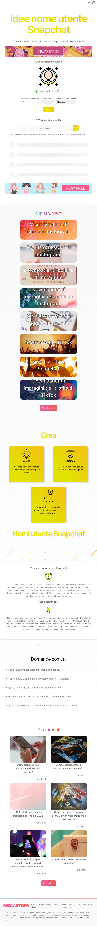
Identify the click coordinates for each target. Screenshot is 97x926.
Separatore (46, 98)
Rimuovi (82, 904)
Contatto (56, 904)
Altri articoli (48, 883)
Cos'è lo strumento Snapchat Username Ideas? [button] (34, 669)
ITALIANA (88, 3)
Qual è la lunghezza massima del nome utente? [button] (34, 687)
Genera (48, 109)
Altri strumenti (48, 408)
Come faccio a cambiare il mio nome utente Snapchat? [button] (38, 678)
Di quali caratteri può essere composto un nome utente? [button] (39, 696)
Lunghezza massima (30, 98)
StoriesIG (90, 904)
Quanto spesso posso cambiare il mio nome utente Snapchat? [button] (42, 705)
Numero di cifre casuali (66, 98)
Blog (41, 904)
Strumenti (48, 904)
